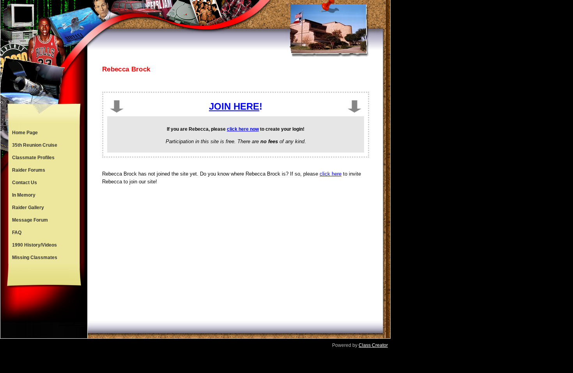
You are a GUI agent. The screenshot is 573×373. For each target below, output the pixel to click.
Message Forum (30, 220)
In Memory (23, 195)
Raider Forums (28, 170)
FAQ (16, 232)
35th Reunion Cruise (34, 145)
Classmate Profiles (33, 157)
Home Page (25, 132)
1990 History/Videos (34, 245)
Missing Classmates (34, 257)
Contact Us (24, 182)
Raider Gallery (28, 207)
